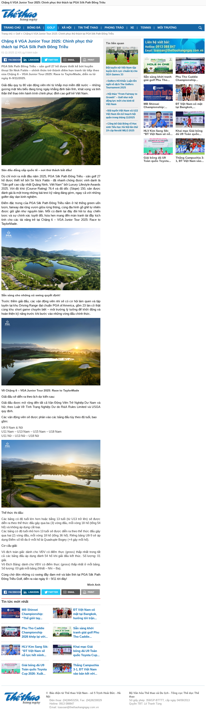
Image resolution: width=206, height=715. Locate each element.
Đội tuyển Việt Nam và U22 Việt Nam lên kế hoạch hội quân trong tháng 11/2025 (122, 114)
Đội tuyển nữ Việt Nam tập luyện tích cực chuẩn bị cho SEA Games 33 (121, 71)
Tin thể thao (88, 27)
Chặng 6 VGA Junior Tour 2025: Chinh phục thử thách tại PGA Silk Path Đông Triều (68, 33)
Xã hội (66, 27)
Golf (51, 27)
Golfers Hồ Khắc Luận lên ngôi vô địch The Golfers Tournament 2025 (121, 84)
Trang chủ (12, 27)
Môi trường (167, 27)
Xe (132, 27)
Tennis (146, 27)
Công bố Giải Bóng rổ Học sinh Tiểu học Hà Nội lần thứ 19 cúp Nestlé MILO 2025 (122, 127)
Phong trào (114, 27)
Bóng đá (33, 27)
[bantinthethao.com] (19, 15)
